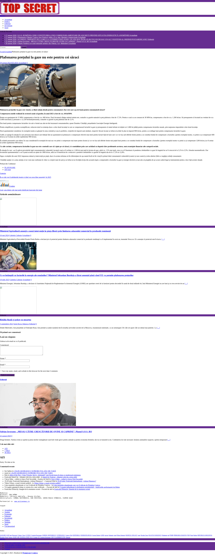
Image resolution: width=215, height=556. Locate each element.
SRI (18, 537)
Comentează (4, 345)
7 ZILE (7, 451)
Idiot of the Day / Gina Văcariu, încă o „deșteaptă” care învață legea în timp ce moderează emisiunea (45, 475)
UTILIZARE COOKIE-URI (14, 545)
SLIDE (15, 537)
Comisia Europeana (36, 535)
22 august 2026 (5, 436)
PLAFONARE (9, 168)
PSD (188, 535)
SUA (31, 537)
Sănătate (7, 522)
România (2, 537)
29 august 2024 (5, 63)
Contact (7, 549)
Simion (10, 537)
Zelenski (68, 537)
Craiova (67, 535)
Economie (8, 514)
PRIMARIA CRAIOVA (180, 535)
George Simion (96, 535)
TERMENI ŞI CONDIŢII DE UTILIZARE (20, 547)
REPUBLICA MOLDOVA (205, 535)
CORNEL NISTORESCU (49, 535)
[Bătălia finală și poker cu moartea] (18, 313)
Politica (7, 22)
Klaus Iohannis (121, 535)
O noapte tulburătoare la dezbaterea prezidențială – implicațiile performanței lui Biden (89, 487)
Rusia (6, 537)
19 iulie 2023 (4, 280)
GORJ (102, 535)
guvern (106, 535)
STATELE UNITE (25, 537)
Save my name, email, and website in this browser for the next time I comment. (30, 371)
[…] (163, 239)
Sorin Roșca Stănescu (21, 324)
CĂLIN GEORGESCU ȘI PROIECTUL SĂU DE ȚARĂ (35, 471)
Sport (6, 28)
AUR (7, 535)
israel (115, 535)
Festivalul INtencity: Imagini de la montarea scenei (72, 489)
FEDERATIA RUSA (86, 535)
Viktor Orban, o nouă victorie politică (47, 483)
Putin (191, 535)
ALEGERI (3, 535)
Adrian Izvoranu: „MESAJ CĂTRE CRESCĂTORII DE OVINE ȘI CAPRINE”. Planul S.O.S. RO (46, 432)
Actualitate (8, 20)
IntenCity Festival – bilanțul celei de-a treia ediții (60, 477)
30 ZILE (7, 453)
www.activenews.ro (22, 501)
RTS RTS (14, 63)
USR (52, 537)
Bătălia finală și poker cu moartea (15, 320)
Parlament (164, 535)
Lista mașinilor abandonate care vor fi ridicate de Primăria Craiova (76, 485)
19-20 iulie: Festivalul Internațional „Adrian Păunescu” (76, 481)
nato (139, 535)
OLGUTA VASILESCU (154, 535)
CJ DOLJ (28, 535)
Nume (2, 359)
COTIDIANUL (61, 535)
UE (39, 537)
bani (11, 535)
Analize (7, 512)
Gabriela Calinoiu (15, 235)
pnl (168, 535)
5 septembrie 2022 (6, 324)
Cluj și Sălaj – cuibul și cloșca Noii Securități (67, 479)
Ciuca (23, 535)
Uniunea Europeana (45, 537)
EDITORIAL (76, 535)
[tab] (109, 449)
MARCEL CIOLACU (132, 535)
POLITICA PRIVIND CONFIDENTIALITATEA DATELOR (26, 543)
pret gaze (7, 170)
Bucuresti (14, 535)
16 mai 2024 (4, 235)
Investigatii (8, 26)
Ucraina (35, 537)
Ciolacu (20, 535)
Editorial (7, 24)
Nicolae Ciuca (144, 535)
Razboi (195, 535)
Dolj (71, 535)
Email (2, 365)
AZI (6, 449)
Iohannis (111, 535)
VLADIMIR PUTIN (59, 537)
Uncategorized (9, 526)
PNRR (171, 535)
